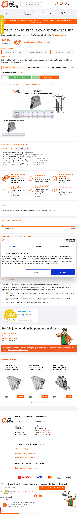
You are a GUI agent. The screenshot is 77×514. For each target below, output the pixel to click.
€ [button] (51, 4)
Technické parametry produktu (28, 20)
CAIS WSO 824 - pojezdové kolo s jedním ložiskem (60, 367)
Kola (21, 15)
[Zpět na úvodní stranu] (9, 4)
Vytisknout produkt (32, 85)
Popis (5, 20)
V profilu (37, 211)
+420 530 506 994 (10, 333)
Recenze (13, 20)
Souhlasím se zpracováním (18, 491)
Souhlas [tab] (13, 246)
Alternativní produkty (37, 22)
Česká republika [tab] (8, 149)
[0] (56, 4)
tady (48, 302)
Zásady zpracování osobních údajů (26, 468)
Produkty (28, 13)
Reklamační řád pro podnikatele (25, 458)
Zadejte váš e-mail (9, 487)
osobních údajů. (27, 491)
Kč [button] (48, 4)
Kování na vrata (37, 13)
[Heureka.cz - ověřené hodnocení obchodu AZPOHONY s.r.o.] (21, 315)
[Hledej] (22, 4)
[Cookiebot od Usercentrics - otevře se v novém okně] (66, 240)
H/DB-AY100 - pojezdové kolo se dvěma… (36, 15)
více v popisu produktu (59, 35)
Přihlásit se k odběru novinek (52, 488)
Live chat (7, 336)
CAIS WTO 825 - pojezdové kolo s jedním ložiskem (36, 367)
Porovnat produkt (12, 85)
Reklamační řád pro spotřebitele (25, 453)
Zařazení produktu (48, 20)
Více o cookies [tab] (63, 246)
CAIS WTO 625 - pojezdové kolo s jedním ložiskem (12, 367)
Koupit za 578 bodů (36, 77)
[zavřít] (69, 492)
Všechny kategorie (8, 13)
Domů (21, 13)
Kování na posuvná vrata (51, 13)
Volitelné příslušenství (64, 20)
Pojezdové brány (65, 13)
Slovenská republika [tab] (22, 149)
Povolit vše (63, 272)
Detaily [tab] (38, 246)
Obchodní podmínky (21, 449)
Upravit (37, 272)
